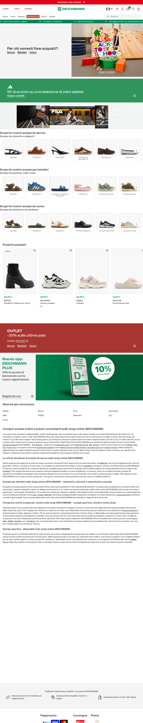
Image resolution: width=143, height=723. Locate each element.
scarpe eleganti (130, 511)
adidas (6, 411)
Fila (4, 448)
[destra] (139, 282)
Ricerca (114, 17)
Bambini (22, 52)
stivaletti (7, 471)
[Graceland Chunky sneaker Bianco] (44, 306)
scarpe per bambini (45, 448)
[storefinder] (117, 9)
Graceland (113, 411)
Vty (110, 416)
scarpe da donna (10, 445)
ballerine (103, 463)
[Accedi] (122, 9)
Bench (41, 411)
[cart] (138, 9)
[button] (22, 340)
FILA (75, 411)
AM (90, 445)
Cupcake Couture (95, 448)
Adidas (129, 445)
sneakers (88, 466)
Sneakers (31, 521)
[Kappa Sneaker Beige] (92, 282)
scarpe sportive (123, 495)
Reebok (18, 521)
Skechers (77, 416)
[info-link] (84, 2)
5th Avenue (37, 445)
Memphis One (82, 445)
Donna (11, 52)
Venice (96, 445)
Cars (34, 495)
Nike (5, 416)
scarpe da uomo (62, 445)
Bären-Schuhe (66, 448)
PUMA (41, 416)
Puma (9, 448)
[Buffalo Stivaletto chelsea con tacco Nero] (20, 282)
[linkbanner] (71, 377)
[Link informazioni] (32, 396)
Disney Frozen (111, 448)
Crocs (5, 420)
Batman (48, 495)
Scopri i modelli (16, 95)
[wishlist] (133, 9)
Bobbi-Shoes (80, 448)
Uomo (32, 52)
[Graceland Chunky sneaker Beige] (56, 282)
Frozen (40, 495)
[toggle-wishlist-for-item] (34, 250)
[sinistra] (136, 150)
